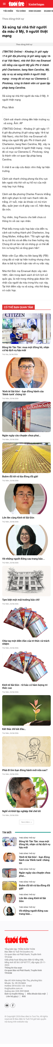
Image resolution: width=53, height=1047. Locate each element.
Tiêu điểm (8, 11)
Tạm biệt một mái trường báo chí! (21, 599)
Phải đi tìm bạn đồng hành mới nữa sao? (26, 770)
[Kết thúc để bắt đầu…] (26, 710)
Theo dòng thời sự (13, 18)
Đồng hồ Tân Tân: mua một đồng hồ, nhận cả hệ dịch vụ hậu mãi (25, 349)
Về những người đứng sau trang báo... (23, 558)
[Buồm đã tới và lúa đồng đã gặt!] (26, 458)
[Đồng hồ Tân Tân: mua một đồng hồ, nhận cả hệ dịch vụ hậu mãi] (26, 328)
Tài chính (21, 11)
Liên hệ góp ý (12, 996)
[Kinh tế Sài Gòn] (35, 3)
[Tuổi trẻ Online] (16, 939)
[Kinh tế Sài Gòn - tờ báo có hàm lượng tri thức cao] (26, 666)
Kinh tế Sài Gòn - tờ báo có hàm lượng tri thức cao (24, 686)
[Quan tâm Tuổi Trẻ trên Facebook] (12, 1005)
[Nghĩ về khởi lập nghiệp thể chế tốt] (26, 792)
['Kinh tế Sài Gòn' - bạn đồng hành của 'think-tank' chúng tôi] (26, 372)
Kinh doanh (35, 11)
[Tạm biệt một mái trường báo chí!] (26, 581)
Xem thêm (25, 822)
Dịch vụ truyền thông (14, 994)
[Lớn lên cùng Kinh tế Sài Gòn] (26, 499)
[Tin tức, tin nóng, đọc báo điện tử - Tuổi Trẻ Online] (16, 4)
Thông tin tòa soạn (13, 968)
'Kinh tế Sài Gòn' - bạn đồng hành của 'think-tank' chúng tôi (23, 393)
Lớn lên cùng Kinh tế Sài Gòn (18, 517)
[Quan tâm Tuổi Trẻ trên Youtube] (7, 1005)
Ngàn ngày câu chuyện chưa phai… (21, 435)
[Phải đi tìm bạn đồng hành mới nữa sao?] (26, 751)
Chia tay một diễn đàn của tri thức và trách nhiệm (25, 642)
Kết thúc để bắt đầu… (14, 729)
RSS (24, 996)
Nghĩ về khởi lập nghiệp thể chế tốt (21, 811)
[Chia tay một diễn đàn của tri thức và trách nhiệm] (26, 622)
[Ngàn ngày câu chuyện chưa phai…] (26, 417)
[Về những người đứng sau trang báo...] (26, 540)
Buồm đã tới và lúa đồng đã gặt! (20, 476)
